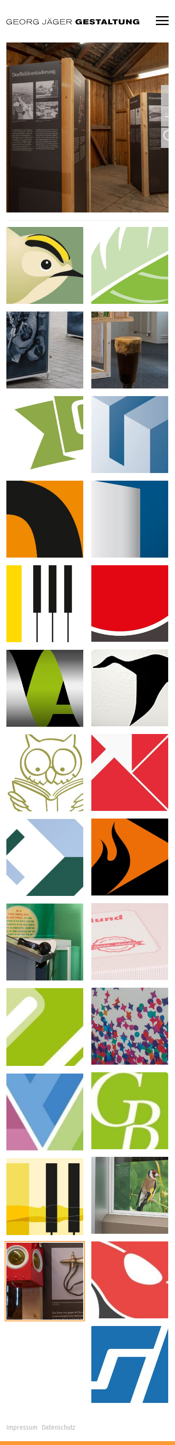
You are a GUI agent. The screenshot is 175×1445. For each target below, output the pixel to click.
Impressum (21, 1427)
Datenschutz (58, 1427)
